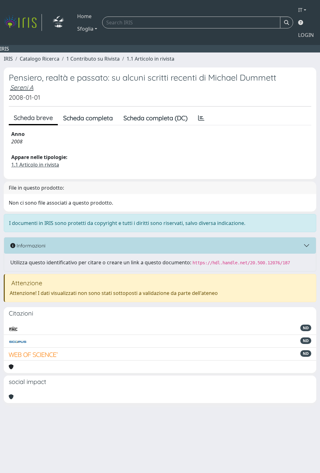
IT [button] (300, 10)
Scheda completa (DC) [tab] (155, 118)
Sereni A (21, 87)
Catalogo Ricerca (39, 58)
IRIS (8, 58)
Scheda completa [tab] (88, 118)
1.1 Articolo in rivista (150, 58)
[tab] (201, 118)
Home (84, 16)
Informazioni (30, 245)
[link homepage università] (58, 22)
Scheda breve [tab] (33, 118)
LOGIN (306, 35)
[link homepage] (23, 22)
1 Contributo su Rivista (93, 58)
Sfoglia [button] (85, 28)
